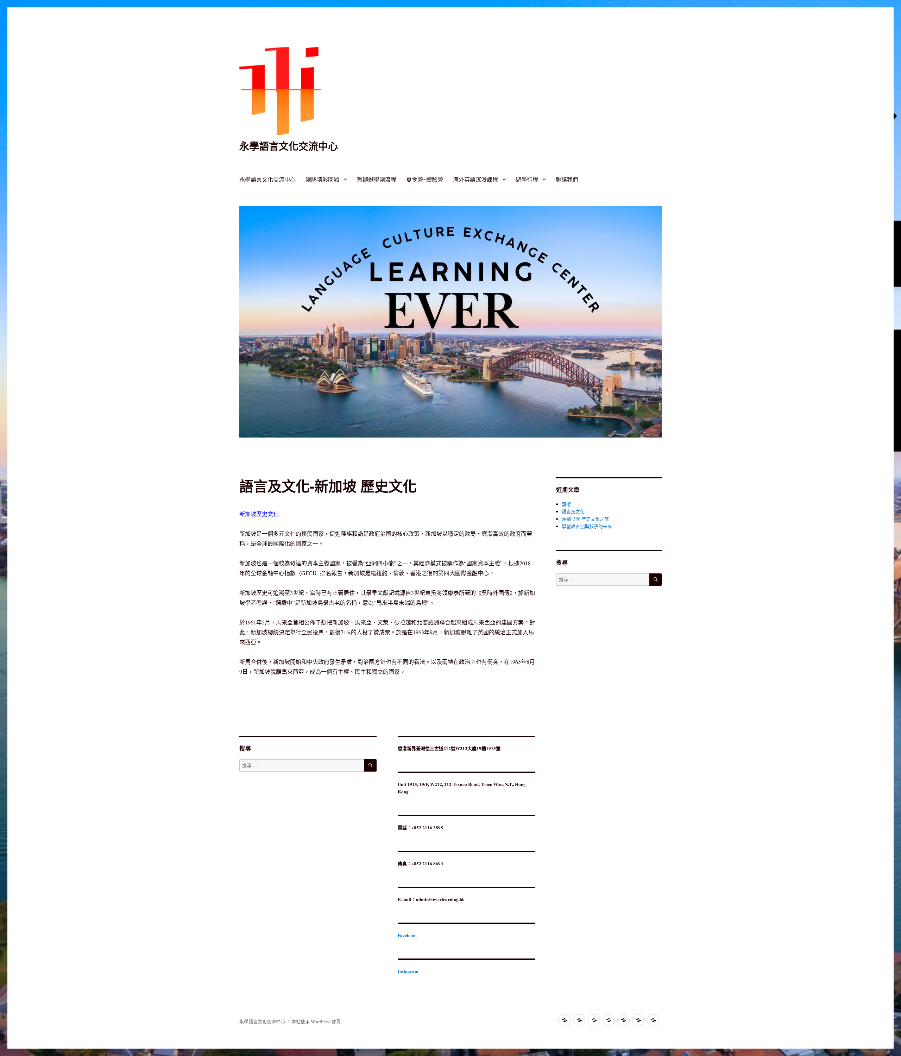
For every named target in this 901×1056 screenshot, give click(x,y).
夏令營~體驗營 (424, 179)
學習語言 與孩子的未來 (587, 526)
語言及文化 (573, 511)
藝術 (566, 504)
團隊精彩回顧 (322, 179)
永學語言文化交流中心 (288, 146)
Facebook (407, 935)
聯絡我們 (567, 179)
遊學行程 (527, 179)
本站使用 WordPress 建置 (316, 1021)
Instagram (408, 971)
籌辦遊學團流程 (376, 179)
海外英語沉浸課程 (475, 179)
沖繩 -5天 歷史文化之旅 (585, 519)
